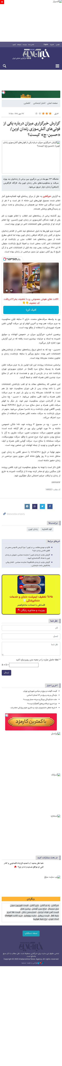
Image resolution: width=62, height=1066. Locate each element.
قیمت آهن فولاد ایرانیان (48, 912)
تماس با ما (31, 45)
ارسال (6, 672)
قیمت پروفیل (43, 915)
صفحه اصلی (52, 103)
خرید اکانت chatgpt (14, 915)
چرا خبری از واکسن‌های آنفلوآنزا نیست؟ (42, 703)
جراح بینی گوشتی (39, 909)
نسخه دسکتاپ (31, 933)
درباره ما (25, 45)
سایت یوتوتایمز (30, 915)
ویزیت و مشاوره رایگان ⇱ (31, 610)
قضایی (27, 103)
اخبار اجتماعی (39, 103)
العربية (52, 45)
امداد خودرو (53, 919)
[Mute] (11, 291)
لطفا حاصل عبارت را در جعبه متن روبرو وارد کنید (38, 660)
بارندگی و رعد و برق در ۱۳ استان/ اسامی (42, 695)
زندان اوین (33, 529)
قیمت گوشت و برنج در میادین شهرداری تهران (40, 691)
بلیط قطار (54, 915)
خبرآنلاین (31, 54)
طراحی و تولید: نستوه (30, 963)
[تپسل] (3, 92)
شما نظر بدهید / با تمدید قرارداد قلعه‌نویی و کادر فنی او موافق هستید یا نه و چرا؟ (23, 865)
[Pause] (7, 291)
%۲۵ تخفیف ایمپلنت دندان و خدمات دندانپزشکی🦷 (31, 599)
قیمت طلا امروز (13, 912)
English (46, 45)
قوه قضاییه (47, 529)
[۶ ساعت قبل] (52, 867)
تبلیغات (19, 45)
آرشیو (14, 45)
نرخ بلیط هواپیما (40, 919)
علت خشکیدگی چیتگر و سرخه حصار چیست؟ (40, 699)
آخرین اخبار (52, 686)
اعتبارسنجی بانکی (28, 912)
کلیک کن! (31, 310)
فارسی (57, 45)
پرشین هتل (25, 909)
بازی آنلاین (34, 905)
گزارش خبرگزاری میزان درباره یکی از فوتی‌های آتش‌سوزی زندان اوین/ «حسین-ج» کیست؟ (31, 129)
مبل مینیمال (53, 909)
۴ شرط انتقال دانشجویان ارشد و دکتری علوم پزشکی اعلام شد (34, 707)
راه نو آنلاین (45, 905)
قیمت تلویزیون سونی (19, 905)
